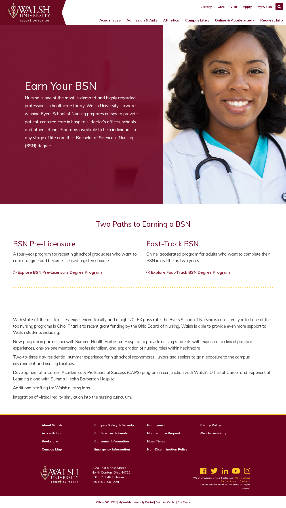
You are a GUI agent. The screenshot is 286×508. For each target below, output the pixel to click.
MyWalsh (265, 7)
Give (221, 7)
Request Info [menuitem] (271, 20)
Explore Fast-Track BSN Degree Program (190, 272)
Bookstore (50, 441)
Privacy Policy (210, 425)
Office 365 (102, 502)
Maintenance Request (163, 433)
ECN (114, 502)
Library (206, 7)
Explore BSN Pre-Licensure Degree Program (60, 272)
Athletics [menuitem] (171, 20)
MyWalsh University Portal (136, 502)
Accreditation (52, 433)
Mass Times (156, 441)
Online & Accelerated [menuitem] (233, 20)
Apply (247, 7)
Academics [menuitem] (108, 20)
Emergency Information (112, 449)
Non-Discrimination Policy (167, 449)
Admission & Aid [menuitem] (140, 20)
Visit (233, 7)
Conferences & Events (111, 433)
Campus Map (52, 449)
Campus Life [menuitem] (196, 20)
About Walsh (52, 425)
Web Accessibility (213, 433)
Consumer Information (111, 441)
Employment (156, 425)
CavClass (184, 502)
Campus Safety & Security (114, 425)
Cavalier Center (166, 502)
